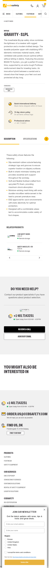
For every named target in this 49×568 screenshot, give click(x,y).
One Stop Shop (9, 476)
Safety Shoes (9, 21)
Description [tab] (9, 139)
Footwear (30, 14)
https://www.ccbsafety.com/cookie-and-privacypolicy (24, 556)
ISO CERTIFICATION (10, 502)
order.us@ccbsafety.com (27, 414)
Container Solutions (12, 483)
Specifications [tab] (30, 139)
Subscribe (24, 562)
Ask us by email (24, 336)
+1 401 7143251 (24, 316)
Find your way (15, 433)
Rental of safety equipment (15, 487)
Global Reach (9, 506)
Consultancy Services (12, 480)
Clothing (19, 14)
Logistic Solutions (11, 491)
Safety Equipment (11, 465)
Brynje (6, 31)
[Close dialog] (44, 509)
